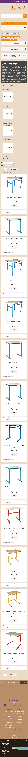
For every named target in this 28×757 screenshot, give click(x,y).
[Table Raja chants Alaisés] (14, 308)
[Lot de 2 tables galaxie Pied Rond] (14, 640)
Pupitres (8, 106)
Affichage (8, 716)
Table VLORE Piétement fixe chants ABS (14, 529)
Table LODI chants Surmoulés (14, 487)
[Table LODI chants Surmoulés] (14, 474)
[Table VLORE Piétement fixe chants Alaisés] (14, 433)
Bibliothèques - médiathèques (8, 724)
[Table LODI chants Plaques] (14, 226)
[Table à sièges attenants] (7, 114)
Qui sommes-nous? (19, 711)
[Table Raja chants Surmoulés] (14, 267)
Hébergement (8, 722)
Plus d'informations (23, 748)
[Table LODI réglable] (14, 350)
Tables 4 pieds (7, 140)
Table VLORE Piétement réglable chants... (14, 570)
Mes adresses (14, 737)
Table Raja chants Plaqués (14, 197)
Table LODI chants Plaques (14, 238)
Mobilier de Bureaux (9, 713)
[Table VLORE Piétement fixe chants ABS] (14, 516)
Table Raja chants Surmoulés (14, 280)
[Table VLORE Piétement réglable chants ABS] (14, 599)
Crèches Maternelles (9, 727)
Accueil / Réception (8, 711)
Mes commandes (14, 735)
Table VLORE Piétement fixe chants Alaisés (14, 446)
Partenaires (19, 727)
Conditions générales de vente (19, 715)
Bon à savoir (19, 725)
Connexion (24, 1)
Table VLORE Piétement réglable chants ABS (14, 612)
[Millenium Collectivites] (14, 7)
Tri (1, 162)
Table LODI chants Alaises (14, 404)
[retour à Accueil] (2, 33)
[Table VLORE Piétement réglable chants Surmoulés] (14, 557)
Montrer (3, 165)
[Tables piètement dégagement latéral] (7, 147)
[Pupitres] (7, 97)
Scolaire (9, 719)
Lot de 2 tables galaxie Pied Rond (14, 653)
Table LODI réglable (14, 362)
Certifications (19, 718)
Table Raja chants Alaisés (14, 321)
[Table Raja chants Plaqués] (14, 184)
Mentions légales (19, 713)
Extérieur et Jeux (9, 718)
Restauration (8, 721)
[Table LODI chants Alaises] (14, 391)
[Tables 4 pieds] (7, 131)
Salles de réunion (8, 715)
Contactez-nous (17, 1)
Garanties (19, 723)
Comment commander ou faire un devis (19, 721)
